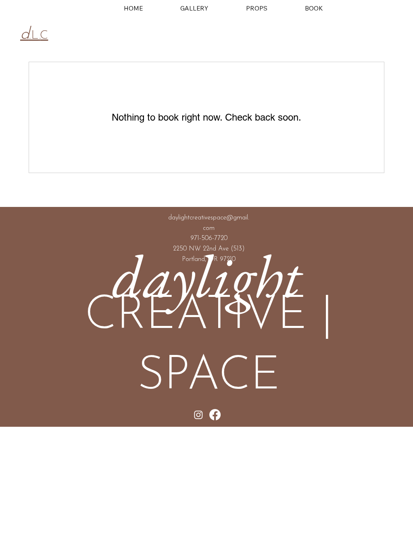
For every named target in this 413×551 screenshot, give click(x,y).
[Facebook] (215, 414)
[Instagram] (198, 414)
